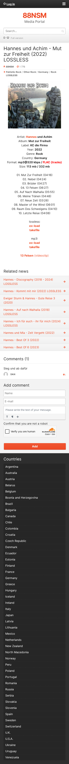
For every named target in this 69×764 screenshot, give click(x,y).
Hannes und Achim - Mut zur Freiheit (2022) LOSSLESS (33, 54)
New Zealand (14, 646)
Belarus (10, 485)
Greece (10, 584)
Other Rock (30, 72)
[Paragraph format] (12, 416)
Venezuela (12, 757)
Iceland (10, 596)
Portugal (11, 677)
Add (35, 446)
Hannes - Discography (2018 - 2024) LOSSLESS (28, 282)
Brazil (9, 504)
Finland (10, 565)
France (9, 572)
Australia (11, 473)
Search (62, 31)
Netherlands (13, 640)
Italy (8, 609)
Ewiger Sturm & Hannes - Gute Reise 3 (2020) (29, 300)
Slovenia (11, 708)
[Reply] (62, 374)
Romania (11, 683)
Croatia (10, 534)
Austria (10, 479)
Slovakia (11, 701)
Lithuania (11, 627)
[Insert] (17, 416)
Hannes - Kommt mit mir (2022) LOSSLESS (32, 291)
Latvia (9, 621)
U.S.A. (9, 739)
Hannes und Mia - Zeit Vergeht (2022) (29, 332)
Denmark (11, 547)
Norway (10, 658)
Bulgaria (10, 510)
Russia (9, 689)
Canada (10, 516)
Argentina (11, 466)
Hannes (31, 137)
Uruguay (11, 751)
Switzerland (13, 726)
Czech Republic (15, 541)
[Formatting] (7, 416)
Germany (43, 72)
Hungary (11, 590)
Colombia (11, 528)
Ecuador (10, 553)
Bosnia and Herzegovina (21, 497)
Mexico (10, 633)
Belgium (10, 491)
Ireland (9, 602)
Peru (8, 664)
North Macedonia (17, 652)
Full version (17, 38)
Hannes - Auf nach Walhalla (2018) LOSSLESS (27, 312)
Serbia (9, 695)
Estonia (10, 559)
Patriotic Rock (13, 72)
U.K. (7, 732)
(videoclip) (34, 255)
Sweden (10, 720)
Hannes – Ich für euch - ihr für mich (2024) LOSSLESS (32, 323)
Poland (10, 670)
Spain (9, 714)
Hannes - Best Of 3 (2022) (21, 340)
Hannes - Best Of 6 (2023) (21, 347)
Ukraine (10, 745)
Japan (9, 615)
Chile (8, 522)
